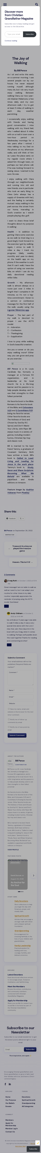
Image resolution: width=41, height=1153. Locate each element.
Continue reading (11, 41)
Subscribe (30, 34)
